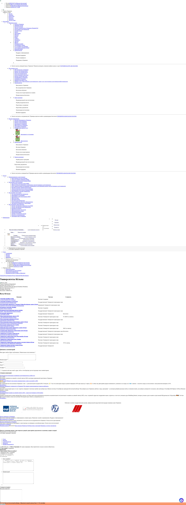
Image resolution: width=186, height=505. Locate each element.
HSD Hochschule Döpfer (10, 340)
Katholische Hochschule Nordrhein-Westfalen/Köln (19, 305)
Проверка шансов (4, 425)
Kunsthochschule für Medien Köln (9, 302)
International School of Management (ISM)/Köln (14, 322)
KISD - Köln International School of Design (11, 311)
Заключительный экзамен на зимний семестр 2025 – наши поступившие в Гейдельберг (21, 392)
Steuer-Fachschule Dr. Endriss (9, 325)
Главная (2, 275)
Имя (1, 362)
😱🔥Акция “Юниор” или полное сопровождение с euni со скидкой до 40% (19, 381)
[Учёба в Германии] (0, 0)
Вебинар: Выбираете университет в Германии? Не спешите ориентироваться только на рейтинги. (24, 386)
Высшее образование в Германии (8, 421)
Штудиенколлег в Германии (7, 419)
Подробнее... (3, 379)
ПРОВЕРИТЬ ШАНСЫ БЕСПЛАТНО (67, 116)
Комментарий (4, 359)
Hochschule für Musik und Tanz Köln (9, 334)
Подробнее (2, 504)
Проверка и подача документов (48, 425)
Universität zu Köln (6, 314)
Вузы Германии (8, 275)
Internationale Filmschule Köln (9, 319)
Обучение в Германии (5, 424)
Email (2, 365)
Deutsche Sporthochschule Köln (11, 346)
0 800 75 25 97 (18, 4)
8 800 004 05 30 (19, 5)
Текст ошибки (6, 458)
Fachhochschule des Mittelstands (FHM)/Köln (17, 343)
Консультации (18, 425)
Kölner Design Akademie (8, 308)
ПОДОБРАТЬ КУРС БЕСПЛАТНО (69, 66)
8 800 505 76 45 (18, 3)
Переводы (24, 425)
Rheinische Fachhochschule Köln (13, 328)
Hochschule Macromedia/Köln (14, 337)
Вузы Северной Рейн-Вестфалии (20, 275)
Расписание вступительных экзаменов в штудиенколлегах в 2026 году (17, 375)
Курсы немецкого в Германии (7, 416)
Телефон (2, 367)
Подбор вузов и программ (33, 425)
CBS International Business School (9, 316)
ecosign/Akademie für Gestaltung (8, 299)
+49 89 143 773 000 (15, 7)
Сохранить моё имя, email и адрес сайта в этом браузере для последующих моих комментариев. (25, 370)
